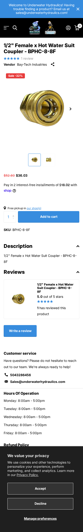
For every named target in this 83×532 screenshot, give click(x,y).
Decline (40, 503)
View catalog (6, 28)
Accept (40, 488)
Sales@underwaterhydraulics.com (37, 382)
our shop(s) (34, 208)
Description (18, 246)
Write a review (20, 331)
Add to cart (48, 216)
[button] (70, 109)
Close (78, 9)
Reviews (14, 272)
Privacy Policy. (28, 475)
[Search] (15, 28)
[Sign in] (68, 27)
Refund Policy (16, 445)
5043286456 (20, 375)
